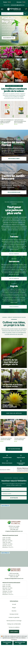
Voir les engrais (14, 306)
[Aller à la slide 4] (9, 44)
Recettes (14, 611)
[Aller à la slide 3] (7, 44)
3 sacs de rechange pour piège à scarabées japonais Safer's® (7, 121)
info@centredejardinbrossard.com (14, 578)
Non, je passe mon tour (20, 643)
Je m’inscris (14, 498)
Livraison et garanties (14, 617)
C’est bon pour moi (7, 643)
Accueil (14, 604)
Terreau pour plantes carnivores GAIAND (6, 438)
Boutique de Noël (14, 614)
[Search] (25, 13)
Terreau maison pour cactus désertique (19, 438)
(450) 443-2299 (14, 576)
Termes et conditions (14, 627)
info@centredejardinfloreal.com (14, 531)
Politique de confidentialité (14, 624)
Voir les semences (14, 278)
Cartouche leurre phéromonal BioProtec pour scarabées (20, 121)
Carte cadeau (14, 631)
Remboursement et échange (14, 620)
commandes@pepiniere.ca (17, 5)
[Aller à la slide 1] (2, 44)
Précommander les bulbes (10, 37)
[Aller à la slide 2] (4, 44)
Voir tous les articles (14, 413)
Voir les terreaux (14, 253)
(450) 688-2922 (14, 529)
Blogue (14, 607)
